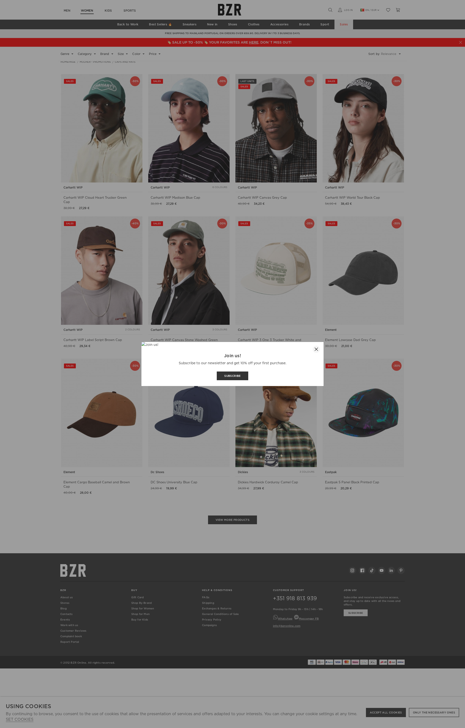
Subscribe (232, 376)
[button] (316, 349)
